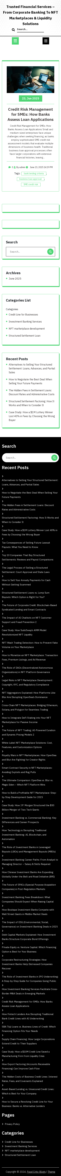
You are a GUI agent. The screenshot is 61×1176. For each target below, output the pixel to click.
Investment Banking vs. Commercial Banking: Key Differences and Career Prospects (29, 820)
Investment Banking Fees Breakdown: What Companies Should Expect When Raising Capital (28, 899)
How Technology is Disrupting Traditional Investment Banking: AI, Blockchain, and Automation (24, 835)
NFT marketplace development (27, 328)
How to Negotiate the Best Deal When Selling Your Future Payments (30, 381)
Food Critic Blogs (36, 1171)
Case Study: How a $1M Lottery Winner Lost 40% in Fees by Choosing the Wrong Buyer (32, 416)
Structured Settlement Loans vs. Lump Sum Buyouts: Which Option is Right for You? (25, 595)
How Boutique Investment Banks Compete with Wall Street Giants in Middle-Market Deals (28, 912)
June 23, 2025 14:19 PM (41, 167)
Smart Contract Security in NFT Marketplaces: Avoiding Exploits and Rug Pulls (27, 770)
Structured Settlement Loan (24, 335)
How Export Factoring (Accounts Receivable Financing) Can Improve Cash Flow (26, 1066)
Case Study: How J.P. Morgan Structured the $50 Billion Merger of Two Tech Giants (28, 807)
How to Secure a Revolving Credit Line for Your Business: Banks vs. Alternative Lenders (27, 1104)
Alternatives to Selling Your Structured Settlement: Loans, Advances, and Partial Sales (32, 368)
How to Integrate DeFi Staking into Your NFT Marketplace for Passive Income (26, 720)
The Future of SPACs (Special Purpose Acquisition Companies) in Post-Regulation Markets (29, 887)
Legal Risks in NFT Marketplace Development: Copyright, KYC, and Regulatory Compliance (27, 682)
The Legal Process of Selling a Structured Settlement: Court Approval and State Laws (26, 570)
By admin (20, 167)
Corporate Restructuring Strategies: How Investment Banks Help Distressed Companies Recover (27, 964)
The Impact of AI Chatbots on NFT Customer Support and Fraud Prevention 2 (26, 620)
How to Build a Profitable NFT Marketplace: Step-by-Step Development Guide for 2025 (29, 795)
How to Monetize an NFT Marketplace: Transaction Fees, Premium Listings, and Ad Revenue (30, 657)
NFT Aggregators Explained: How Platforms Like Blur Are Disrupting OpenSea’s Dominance (28, 695)
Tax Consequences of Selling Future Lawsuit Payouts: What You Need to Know (26, 545)
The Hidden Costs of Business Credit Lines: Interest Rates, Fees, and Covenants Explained (30, 1079)
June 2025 (15, 278)
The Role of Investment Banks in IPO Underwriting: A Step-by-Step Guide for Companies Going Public (30, 978)
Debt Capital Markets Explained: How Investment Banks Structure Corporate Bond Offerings (29, 937)
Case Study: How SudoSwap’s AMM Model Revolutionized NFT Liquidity (24, 632)
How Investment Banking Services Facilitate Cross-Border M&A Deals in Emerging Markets (30, 991)
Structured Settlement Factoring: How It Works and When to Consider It (31, 403)
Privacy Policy (12, 1124)
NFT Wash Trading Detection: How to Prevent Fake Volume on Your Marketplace (30, 645)
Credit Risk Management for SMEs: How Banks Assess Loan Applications (30, 114)
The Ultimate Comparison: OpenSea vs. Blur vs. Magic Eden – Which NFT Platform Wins (27, 782)
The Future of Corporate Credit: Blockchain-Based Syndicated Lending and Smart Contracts (29, 607)
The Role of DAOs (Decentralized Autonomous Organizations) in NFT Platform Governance (27, 670)
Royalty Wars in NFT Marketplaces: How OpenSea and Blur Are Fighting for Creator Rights (29, 757)
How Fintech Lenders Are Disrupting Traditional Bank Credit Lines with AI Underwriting (27, 1016)
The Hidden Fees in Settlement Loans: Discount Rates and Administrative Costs (31, 392)
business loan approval (30, 179)
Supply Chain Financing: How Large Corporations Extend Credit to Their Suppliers (28, 1041)
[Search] (14, 30)
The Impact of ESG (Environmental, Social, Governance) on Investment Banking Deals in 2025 (30, 924)
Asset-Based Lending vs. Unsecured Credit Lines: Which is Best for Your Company (28, 1091)
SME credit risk (31, 184)
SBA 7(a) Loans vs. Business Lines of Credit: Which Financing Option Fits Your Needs (29, 1028)
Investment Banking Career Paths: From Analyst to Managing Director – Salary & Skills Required (30, 862)
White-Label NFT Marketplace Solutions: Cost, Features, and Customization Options (27, 745)
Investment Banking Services (25, 321)
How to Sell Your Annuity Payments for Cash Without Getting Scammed (26, 582)
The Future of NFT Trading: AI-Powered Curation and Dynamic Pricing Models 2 (28, 732)
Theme (51, 1171)
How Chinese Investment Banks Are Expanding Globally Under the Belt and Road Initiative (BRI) (28, 874)
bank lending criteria (34, 173)
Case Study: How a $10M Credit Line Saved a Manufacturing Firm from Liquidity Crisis (26, 1054)
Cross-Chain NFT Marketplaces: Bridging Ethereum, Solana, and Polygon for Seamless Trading (30, 707)
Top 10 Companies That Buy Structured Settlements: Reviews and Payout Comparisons (27, 557)
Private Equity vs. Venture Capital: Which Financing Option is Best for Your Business (29, 949)
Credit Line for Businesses (23, 314)
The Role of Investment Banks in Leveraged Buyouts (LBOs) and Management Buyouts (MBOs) (29, 849)
